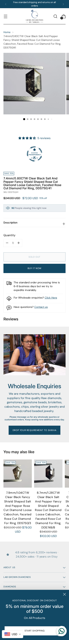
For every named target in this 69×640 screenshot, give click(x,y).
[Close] (64, 594)
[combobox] (12, 634)
